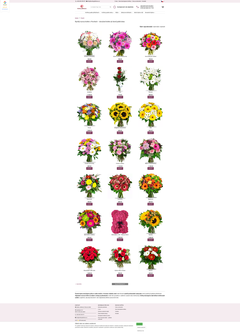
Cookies (117, 311)
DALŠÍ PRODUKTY (120, 284)
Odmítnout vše (140, 330)
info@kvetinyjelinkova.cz (93, 1)
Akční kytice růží (138, 12)
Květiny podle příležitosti (92, 12)
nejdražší (162, 26)
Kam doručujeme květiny (125, 1)
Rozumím (139, 324)
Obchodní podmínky (102, 307)
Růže (117, 12)
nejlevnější (156, 26)
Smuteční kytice (149, 12)
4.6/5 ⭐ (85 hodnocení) (80, 320)
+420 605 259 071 (81, 1)
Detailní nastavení (141, 327)
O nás (116, 1)
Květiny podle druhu (107, 12)
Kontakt (144, 1)
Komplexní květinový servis (104, 315)
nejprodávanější (147, 26)
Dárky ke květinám (126, 12)
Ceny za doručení (136, 1)
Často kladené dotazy (103, 313)
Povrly (82, 18)
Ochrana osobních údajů (103, 311)
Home (76, 18)
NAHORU (79, 284)
